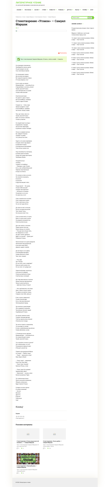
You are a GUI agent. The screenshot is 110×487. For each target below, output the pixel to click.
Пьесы (77, 9)
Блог (91, 9)
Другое (69, 9)
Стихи (44, 9)
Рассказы (28, 9)
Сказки (19, 9)
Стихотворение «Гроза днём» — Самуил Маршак (52, 441)
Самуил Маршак (30, 16)
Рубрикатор (18, 16)
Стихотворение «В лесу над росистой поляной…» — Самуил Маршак (28, 441)
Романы (61, 9)
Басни (36, 9)
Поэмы (85, 9)
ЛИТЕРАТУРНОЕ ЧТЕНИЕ (28, 2)
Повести (52, 9)
